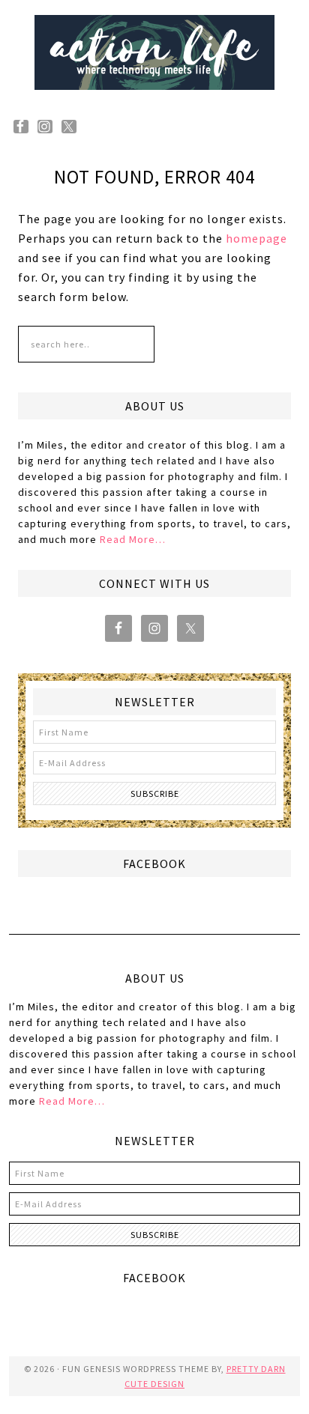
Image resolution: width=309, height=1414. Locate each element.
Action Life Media (154, 52)
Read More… (133, 539)
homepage (256, 238)
